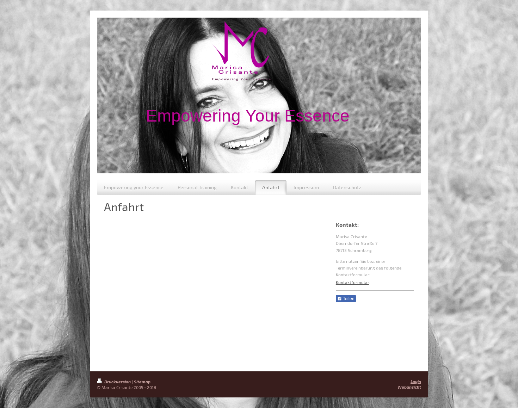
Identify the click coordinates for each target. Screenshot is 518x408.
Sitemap (142, 381)
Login (416, 381)
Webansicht (409, 386)
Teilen (348, 298)
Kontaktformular (352, 282)
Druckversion (117, 381)
